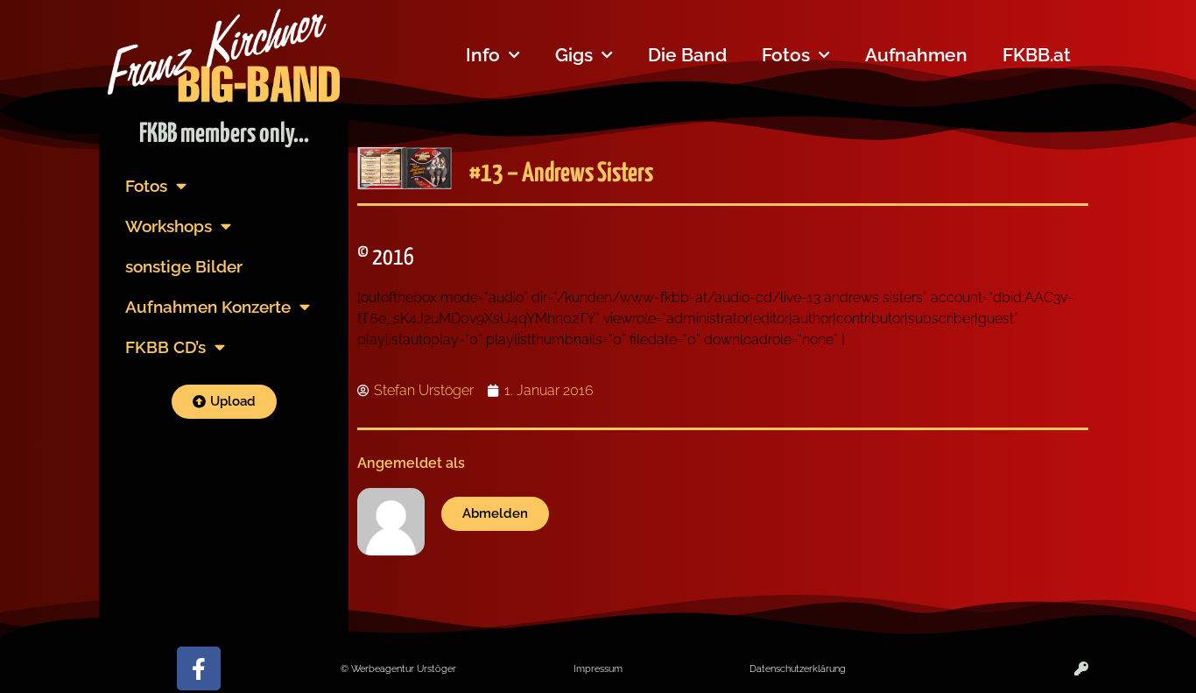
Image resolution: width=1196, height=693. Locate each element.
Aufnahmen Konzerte (208, 306)
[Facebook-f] (199, 668)
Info (483, 55)
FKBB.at (1037, 55)
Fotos (786, 55)
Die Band (687, 55)
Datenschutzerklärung (797, 668)
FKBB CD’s (165, 347)
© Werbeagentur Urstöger (398, 668)
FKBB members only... (224, 134)
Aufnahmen (916, 55)
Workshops (168, 226)
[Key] (1081, 668)
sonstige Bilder (184, 266)
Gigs (574, 55)
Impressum (598, 668)
